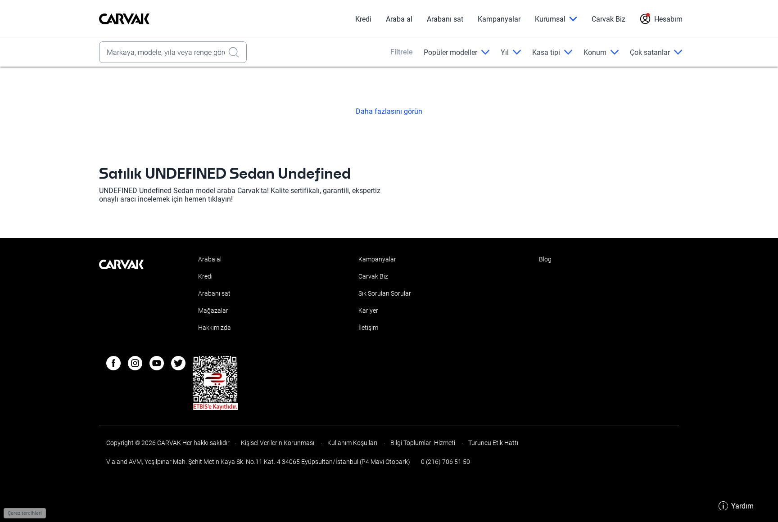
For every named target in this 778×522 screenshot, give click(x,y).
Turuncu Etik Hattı (492, 442)
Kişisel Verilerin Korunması (278, 442)
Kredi (363, 19)
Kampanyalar (499, 19)
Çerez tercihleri (25, 513)
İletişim (368, 327)
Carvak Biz (608, 19)
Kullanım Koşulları (352, 442)
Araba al (399, 19)
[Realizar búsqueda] (236, 52)
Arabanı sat (445, 19)
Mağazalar (213, 310)
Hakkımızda (214, 327)
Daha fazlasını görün (389, 111)
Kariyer (368, 310)
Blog (545, 259)
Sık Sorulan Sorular (384, 293)
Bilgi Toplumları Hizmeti (423, 442)
